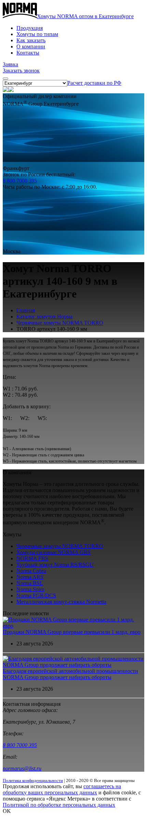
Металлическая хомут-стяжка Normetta (61, 602)
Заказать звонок (21, 70)
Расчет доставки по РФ (94, 83)
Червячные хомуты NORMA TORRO (59, 323)
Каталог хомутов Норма (44, 316)
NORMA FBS (32, 558)
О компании (30, 46)
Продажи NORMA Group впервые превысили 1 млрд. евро (72, 632)
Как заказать (30, 40)
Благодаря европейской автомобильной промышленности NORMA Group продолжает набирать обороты (70, 674)
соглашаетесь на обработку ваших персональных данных (62, 789)
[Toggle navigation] (5, 79)
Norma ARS (29, 577)
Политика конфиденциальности (33, 780)
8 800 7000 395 (20, 181)
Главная (25, 310)
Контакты (27, 53)
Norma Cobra (31, 571)
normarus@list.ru (22, 768)
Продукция (29, 28)
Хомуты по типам (37, 34)
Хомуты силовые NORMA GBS (53, 552)
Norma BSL (29, 583)
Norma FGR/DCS (36, 595)
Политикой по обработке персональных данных (59, 805)
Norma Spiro (30, 589)
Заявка (10, 64)
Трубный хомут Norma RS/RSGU (55, 565)
